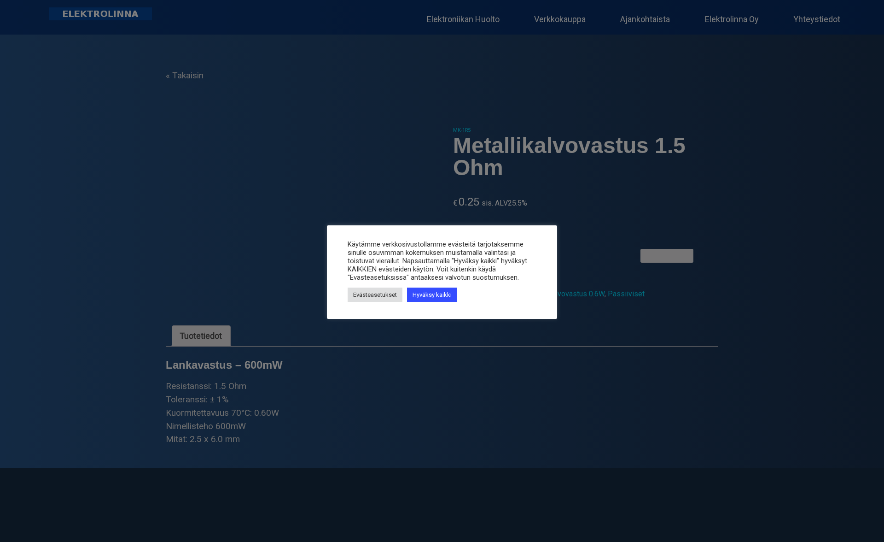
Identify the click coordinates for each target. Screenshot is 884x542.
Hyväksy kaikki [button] (432, 294)
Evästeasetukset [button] (375, 294)
